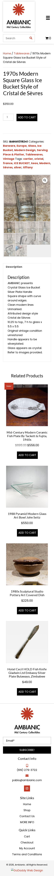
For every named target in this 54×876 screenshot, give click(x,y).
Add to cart (27, 117)
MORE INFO (27, 822)
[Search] (31, 38)
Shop (27, 810)
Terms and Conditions (27, 854)
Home (7, 53)
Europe (22, 146)
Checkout (27, 842)
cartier (28, 159)
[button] (27, 750)
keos (34, 163)
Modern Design (25, 150)
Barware (9, 146)
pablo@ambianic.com (27, 780)
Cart (27, 836)
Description (14, 267)
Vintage (8, 159)
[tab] (27, 266)
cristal (38, 159)
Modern (44, 163)
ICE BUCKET (22, 163)
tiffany (28, 167)
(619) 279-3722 (27, 770)
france (8, 163)
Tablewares (22, 53)
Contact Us (27, 816)
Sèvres (8, 167)
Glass (32, 146)
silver (18, 167)
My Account (27, 848)
